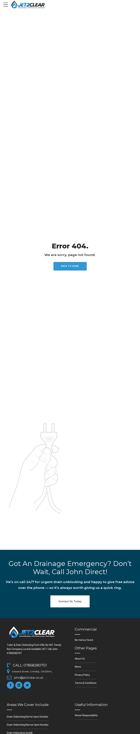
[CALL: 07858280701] (8, 665)
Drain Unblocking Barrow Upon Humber (28, 724)
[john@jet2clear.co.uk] (9, 677)
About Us (80, 658)
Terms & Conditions (85, 683)
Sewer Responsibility (86, 715)
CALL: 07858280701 (30, 665)
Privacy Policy (82, 675)
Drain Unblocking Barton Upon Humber (27, 716)
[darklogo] (32, 632)
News (78, 666)
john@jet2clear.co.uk (28, 677)
